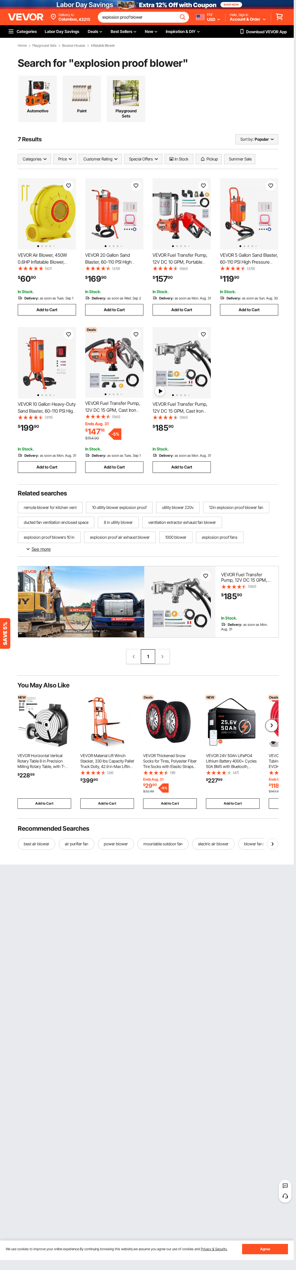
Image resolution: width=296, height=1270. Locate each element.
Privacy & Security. (214, 1249)
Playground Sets (44, 46)
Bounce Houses (73, 46)
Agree (265, 1249)
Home (22, 46)
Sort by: (247, 139)
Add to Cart (46, 309)
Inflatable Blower (103, 46)
